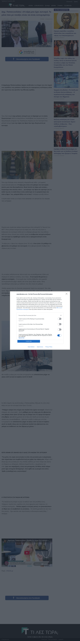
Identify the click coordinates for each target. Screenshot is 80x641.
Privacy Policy (48, 346)
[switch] (59, 319)
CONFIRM (29, 341)
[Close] (67, 294)
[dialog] (40, 320)
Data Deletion (31, 346)
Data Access (40, 346)
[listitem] (40, 315)
